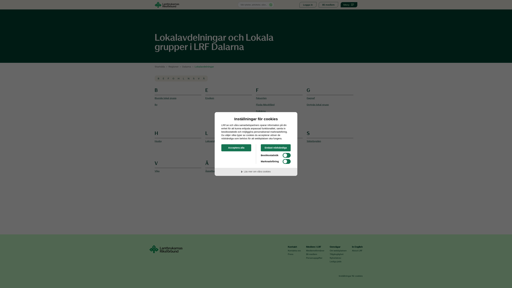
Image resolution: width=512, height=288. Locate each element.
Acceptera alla (236, 147)
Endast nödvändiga (276, 147)
